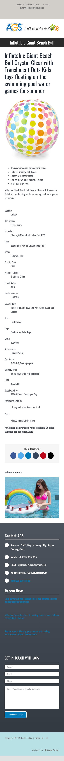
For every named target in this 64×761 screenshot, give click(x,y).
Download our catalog (20, 580)
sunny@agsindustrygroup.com (32, 7)
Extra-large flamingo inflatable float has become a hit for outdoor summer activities (31, 600)
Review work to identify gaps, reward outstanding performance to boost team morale (27, 633)
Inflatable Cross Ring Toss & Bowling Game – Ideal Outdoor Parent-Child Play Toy (32, 617)
